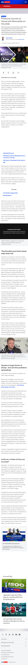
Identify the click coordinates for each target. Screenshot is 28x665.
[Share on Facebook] (3, 72)
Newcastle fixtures (8, 153)
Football (7, 6)
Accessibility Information (7, 656)
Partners (4, 639)
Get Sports (6, 160)
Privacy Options (5, 654)
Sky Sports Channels (7, 642)
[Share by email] (18, 72)
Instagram (12, 634)
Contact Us (4, 658)
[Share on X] (8, 72)
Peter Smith (9, 37)
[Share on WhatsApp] (13, 72)
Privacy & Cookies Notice (7, 652)
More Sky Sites (5, 645)
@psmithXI (21, 39)
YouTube (16, 634)
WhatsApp (19, 634)
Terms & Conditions (6, 650)
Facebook (6, 634)
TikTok (9, 634)
